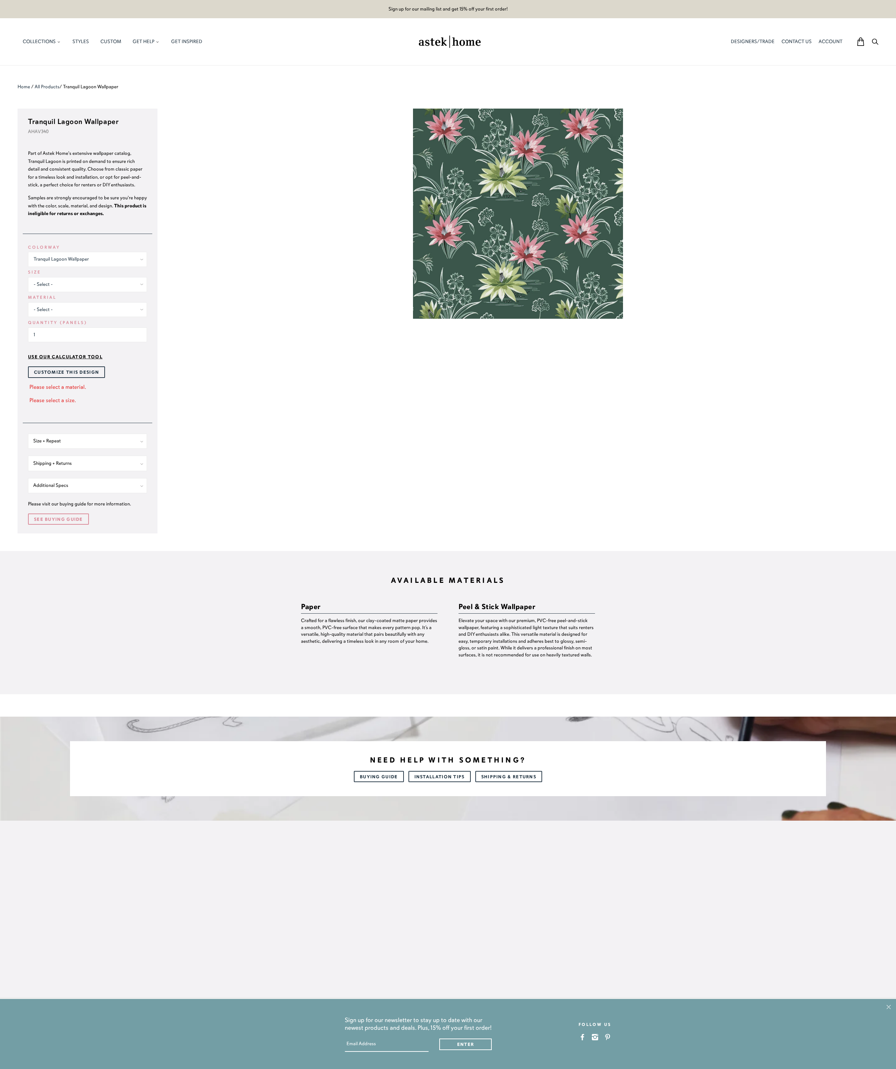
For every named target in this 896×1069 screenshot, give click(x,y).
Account (830, 41)
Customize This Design (66, 372)
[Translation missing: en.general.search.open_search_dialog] (875, 41)
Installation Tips (439, 777)
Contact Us (797, 41)
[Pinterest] (608, 1036)
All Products (47, 87)
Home (24, 87)
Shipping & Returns (508, 777)
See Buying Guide (58, 519)
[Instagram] (595, 1036)
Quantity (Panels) (57, 322)
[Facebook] (582, 1036)
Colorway (44, 247)
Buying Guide (379, 777)
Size (34, 272)
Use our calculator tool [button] (65, 356)
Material (42, 297)
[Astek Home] (449, 41)
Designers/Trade (753, 41)
